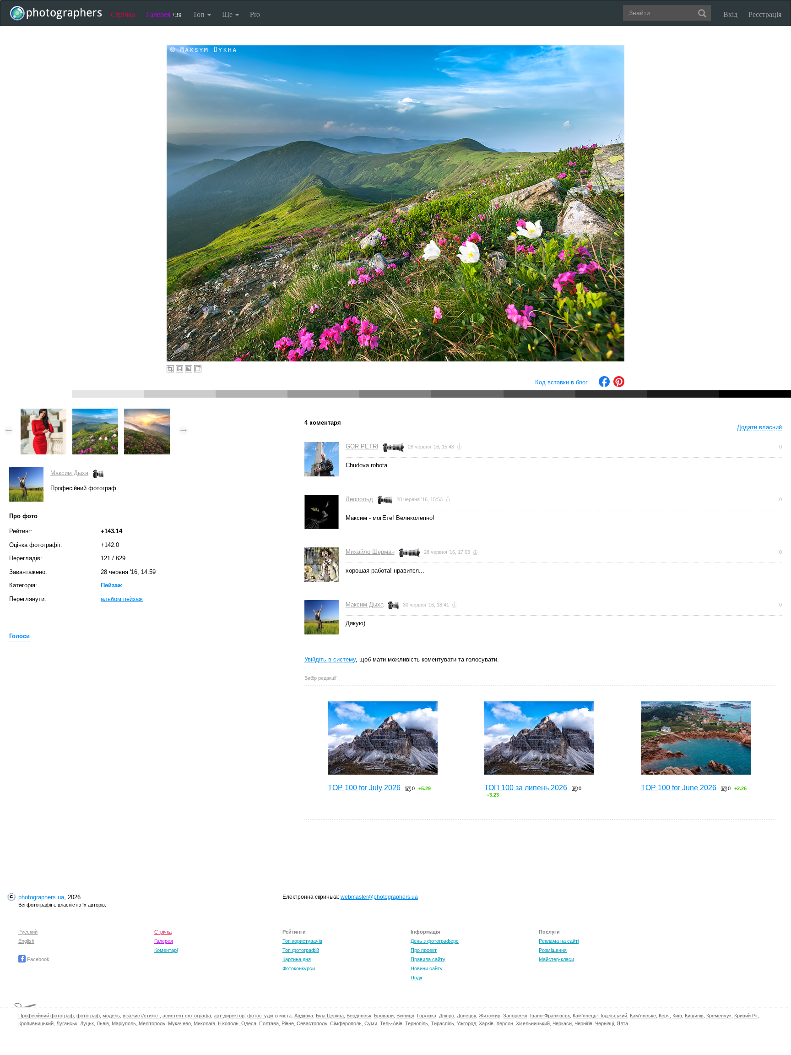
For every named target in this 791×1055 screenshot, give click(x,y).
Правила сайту (428, 959)
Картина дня (296, 959)
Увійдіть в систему (330, 659)
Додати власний (759, 427)
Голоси (19, 636)
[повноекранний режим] (197, 368)
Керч (664, 1015)
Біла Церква (330, 1015)
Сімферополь (346, 1023)
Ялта (622, 1023)
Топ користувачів (302, 941)
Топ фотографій (300, 950)
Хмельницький (533, 1023)
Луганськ (66, 1023)
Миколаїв (204, 1023)
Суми (370, 1023)
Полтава (269, 1023)
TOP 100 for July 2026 (364, 788)
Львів (103, 1023)
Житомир (489, 1015)
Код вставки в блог (561, 382)
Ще (228, 14)
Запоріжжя (515, 1015)
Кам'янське (643, 1015)
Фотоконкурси (298, 968)
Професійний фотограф (46, 1015)
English (26, 941)
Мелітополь (152, 1023)
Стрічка (123, 14)
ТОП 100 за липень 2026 (525, 788)
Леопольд (359, 499)
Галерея (164, 14)
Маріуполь (124, 1023)
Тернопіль (416, 1023)
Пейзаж (111, 585)
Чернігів (583, 1023)
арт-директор (229, 1015)
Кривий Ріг (746, 1015)
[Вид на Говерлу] (147, 413)
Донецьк (466, 1015)
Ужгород (466, 1023)
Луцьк (87, 1023)
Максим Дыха (69, 473)
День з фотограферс (435, 941)
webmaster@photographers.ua (379, 897)
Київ (677, 1015)
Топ (199, 14)
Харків (486, 1023)
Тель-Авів (391, 1023)
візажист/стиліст (141, 1015)
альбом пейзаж (122, 599)
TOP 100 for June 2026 (678, 788)
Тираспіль (442, 1023)
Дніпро (446, 1015)
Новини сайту (427, 968)
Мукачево (179, 1023)
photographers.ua (41, 897)
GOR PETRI (362, 446)
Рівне (288, 1023)
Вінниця (405, 1015)
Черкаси (562, 1023)
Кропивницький (36, 1023)
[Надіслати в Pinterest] (618, 385)
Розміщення (553, 950)
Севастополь (312, 1023)
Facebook (37, 959)
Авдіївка (303, 1015)
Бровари (384, 1015)
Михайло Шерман (370, 551)
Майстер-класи (556, 959)
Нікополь (228, 1023)
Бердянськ (359, 1015)
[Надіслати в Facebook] (604, 385)
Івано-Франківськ (550, 1015)
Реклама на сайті (559, 941)
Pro (255, 14)
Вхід (730, 14)
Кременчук (718, 1015)
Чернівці (604, 1023)
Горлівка (426, 1015)
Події (416, 977)
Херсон (504, 1023)
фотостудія (260, 1015)
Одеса (248, 1023)
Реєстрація (764, 14)
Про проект (424, 950)
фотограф (88, 1015)
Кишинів (694, 1015)
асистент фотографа (187, 1015)
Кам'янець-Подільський (600, 1015)
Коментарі (166, 950)
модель (111, 1015)
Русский (28, 932)
